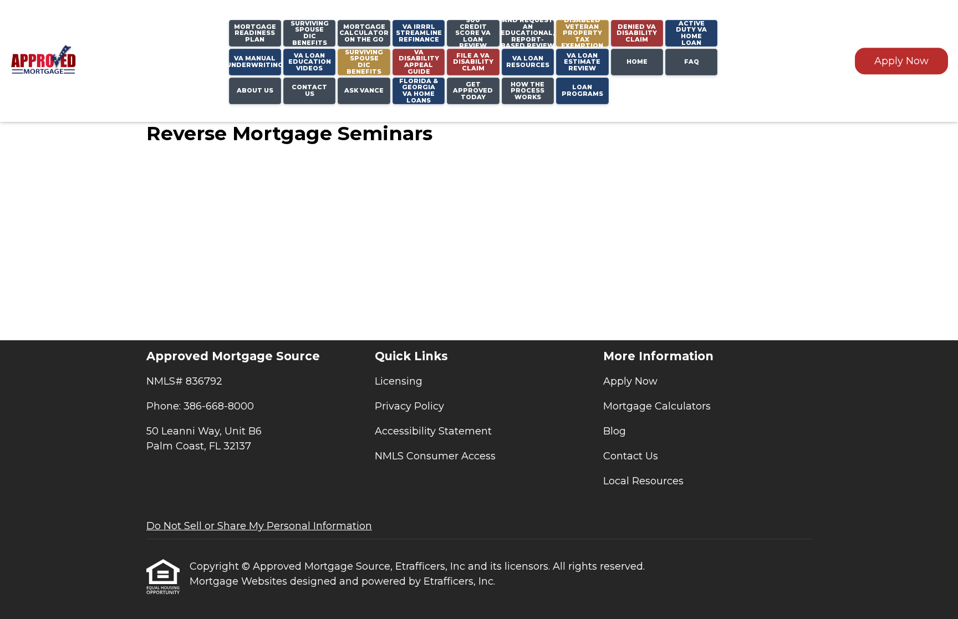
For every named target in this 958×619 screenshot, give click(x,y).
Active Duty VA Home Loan (691, 33)
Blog (614, 431)
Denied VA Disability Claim (636, 33)
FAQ (691, 61)
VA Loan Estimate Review (582, 62)
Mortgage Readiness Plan (255, 33)
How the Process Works (527, 90)
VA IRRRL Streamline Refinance (419, 33)
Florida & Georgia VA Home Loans (418, 91)
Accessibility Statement (433, 431)
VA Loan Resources (527, 61)
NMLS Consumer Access (435, 456)
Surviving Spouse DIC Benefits (364, 62)
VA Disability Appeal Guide (419, 62)
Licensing (398, 381)
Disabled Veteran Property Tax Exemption (582, 33)
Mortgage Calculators (657, 406)
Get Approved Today (473, 90)
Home (637, 61)
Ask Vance (364, 90)
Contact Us (309, 90)
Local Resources (643, 481)
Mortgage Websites (240, 581)
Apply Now (901, 61)
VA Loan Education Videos (309, 62)
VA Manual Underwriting (255, 61)
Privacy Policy (409, 406)
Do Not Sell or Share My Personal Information (259, 526)
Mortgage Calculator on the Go (364, 33)
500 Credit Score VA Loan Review (473, 33)
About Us (255, 90)
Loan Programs (582, 90)
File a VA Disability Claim (473, 62)
